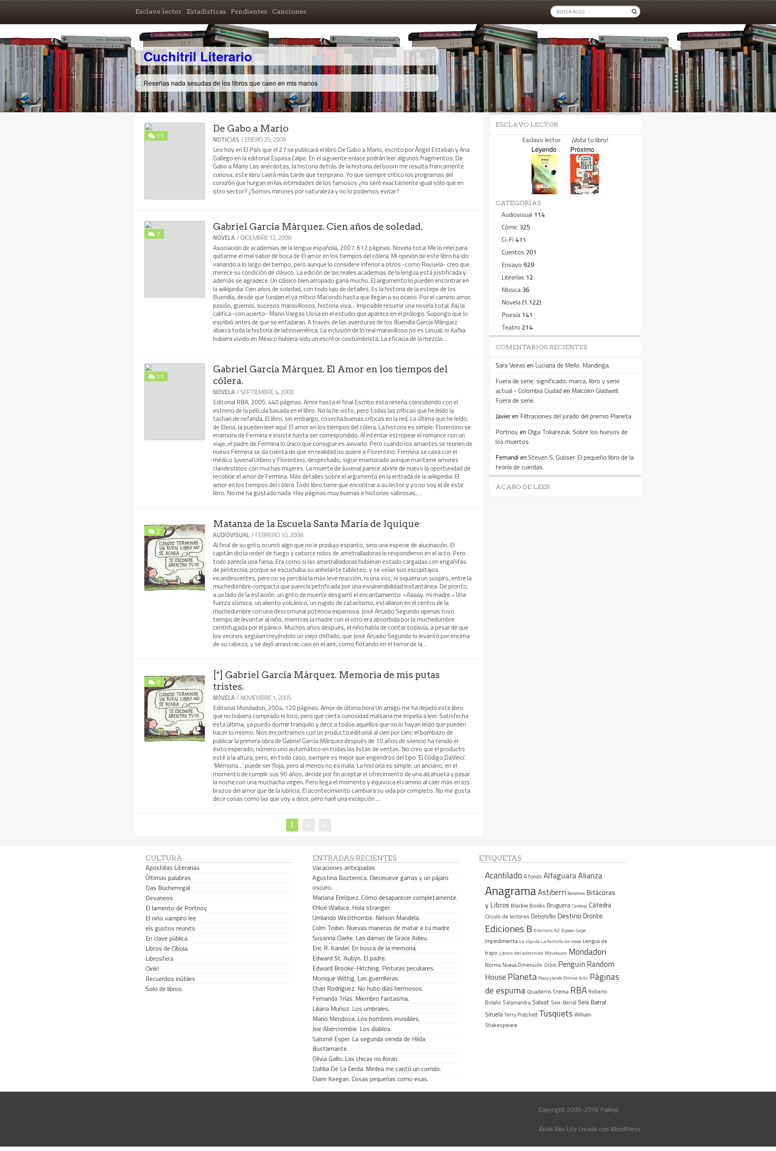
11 (160, 136)
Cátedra (600, 905)
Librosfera (159, 958)
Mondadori (587, 951)
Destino (569, 915)
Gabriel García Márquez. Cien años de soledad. (318, 226)
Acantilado (503, 875)
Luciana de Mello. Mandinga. (572, 365)
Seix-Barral (563, 1002)
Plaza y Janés (550, 978)
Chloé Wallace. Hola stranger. (351, 907)
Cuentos (513, 252)
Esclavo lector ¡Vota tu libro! (565, 140)
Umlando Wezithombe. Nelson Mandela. (366, 917)
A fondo (533, 876)
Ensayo (512, 264)
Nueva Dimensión (522, 965)
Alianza (590, 876)
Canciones (289, 11)
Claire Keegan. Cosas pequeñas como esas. (370, 1079)
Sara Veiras (510, 365)
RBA (578, 990)
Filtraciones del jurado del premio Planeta (575, 416)
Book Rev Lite (558, 1129)
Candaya (579, 906)
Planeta (522, 976)
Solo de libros (164, 988)
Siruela (494, 1014)
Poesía (511, 314)
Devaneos (159, 898)
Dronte (593, 916)
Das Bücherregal (168, 888)
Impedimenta (501, 941)
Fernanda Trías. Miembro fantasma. (360, 998)
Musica (511, 289)
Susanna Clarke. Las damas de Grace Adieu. (370, 938)
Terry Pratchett (521, 1015)
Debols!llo (543, 916)
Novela (224, 237)
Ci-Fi (508, 239)
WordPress (625, 1129)
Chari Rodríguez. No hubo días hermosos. (367, 988)
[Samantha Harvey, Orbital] (544, 191)
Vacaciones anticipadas (343, 867)
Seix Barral (592, 1002)
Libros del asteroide (521, 953)
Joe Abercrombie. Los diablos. (352, 1028)
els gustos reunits (170, 928)
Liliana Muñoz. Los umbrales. (351, 1008)
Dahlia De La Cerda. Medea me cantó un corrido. (376, 1068)
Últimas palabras (168, 877)
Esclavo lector (158, 11)
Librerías (513, 277)
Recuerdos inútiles (170, 978)
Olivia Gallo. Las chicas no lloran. (355, 1058)
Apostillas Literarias (173, 867)
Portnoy (507, 432)
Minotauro (556, 953)
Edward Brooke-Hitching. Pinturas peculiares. (373, 968)
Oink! (152, 968)
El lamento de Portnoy (176, 908)
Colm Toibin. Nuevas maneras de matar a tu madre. (381, 928)
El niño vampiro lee (171, 918)
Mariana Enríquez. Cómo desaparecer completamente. (385, 897)
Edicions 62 (547, 930)
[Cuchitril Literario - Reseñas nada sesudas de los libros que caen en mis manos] (605, 49)
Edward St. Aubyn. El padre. (349, 958)
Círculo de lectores (507, 916)
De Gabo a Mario (251, 128)
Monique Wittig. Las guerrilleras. (355, 978)
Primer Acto (575, 978)
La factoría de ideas (561, 941)
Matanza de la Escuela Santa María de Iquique (316, 523)
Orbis (550, 965)
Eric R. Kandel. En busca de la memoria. (364, 948)
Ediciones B (508, 928)
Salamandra (517, 1002)
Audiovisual (231, 535)
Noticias (226, 139)
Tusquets (556, 1013)
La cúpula (529, 941)
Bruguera (558, 905)
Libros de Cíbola (167, 948)
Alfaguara (560, 875)
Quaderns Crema (548, 991)
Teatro (511, 327)
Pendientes (249, 11)
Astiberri (552, 892)
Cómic (510, 227)
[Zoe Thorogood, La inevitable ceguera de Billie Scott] (584, 191)
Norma (493, 965)
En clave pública (167, 938)
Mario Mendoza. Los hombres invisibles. (366, 1018)
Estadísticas (206, 11)
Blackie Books (528, 905)
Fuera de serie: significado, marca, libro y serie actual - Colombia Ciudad (558, 385)
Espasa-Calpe (573, 930)
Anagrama (510, 890)
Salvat (540, 1002)
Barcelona (576, 893)
